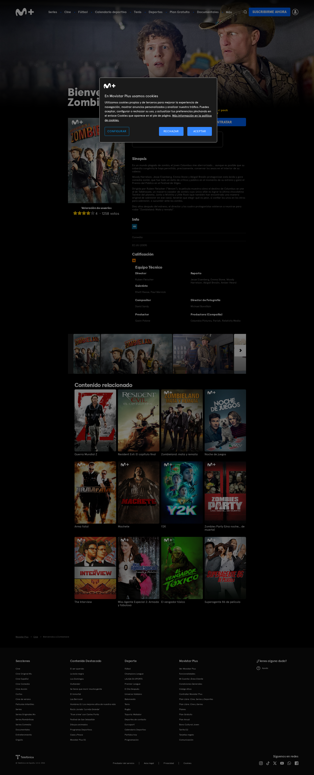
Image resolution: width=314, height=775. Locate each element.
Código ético (185, 689)
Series (52, 12)
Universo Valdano (133, 694)
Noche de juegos (215, 454)
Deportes (155, 12)
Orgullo (19, 740)
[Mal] (80, 213)
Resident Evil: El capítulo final (137, 454)
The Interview (83, 602)
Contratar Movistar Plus (190, 694)
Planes (182, 709)
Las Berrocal (76, 699)
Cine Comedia (23, 684)
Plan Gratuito (180, 12)
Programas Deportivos (81, 729)
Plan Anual (184, 719)
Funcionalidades (187, 674)
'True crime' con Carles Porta (84, 714)
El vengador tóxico (173, 602)
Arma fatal (82, 526)
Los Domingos (77, 679)
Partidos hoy (131, 734)
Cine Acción (21, 689)
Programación (132, 740)
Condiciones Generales (190, 684)
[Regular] (84, 213)
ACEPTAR (199, 131)
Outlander (75, 684)
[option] (87, 354)
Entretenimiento (24, 734)
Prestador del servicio (123, 763)
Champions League (134, 674)
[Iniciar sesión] (295, 12)
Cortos (19, 694)
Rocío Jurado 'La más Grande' (85, 709)
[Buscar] (245, 12)
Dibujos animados (79, 724)
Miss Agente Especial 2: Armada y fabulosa (138, 603)
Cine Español (22, 679)
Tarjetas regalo (186, 734)
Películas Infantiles (25, 704)
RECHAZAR (171, 131)
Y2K (163, 526)
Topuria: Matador (133, 714)
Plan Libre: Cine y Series (191, 704)
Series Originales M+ (26, 714)
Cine (67, 12)
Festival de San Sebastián (82, 719)
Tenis (137, 12)
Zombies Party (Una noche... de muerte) (225, 528)
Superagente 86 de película (222, 602)
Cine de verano (23, 699)
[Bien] (88, 213)
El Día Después (132, 689)
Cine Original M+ (24, 674)
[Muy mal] (75, 213)
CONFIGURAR (116, 131)
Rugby (127, 709)
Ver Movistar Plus (187, 668)
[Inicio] (25, 12)
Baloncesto (130, 699)
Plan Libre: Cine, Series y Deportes (196, 699)
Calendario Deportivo (135, 729)
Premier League (132, 684)
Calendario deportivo (111, 12)
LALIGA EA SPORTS (133, 679)
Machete (123, 526)
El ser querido (77, 668)
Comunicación (186, 740)
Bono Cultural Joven (189, 724)
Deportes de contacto (135, 719)
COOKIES (187, 763)
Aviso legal (149, 763)
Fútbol (83, 12)
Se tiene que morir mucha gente (86, 689)
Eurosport (129, 724)
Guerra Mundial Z (86, 454)
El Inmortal (75, 694)
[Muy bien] (93, 213)
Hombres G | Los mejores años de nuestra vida (93, 704)
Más (229, 12)
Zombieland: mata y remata (179, 454)
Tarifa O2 (183, 729)
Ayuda (265, 668)
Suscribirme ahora (269, 12)
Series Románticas (25, 719)
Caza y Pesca (76, 734)
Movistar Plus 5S (78, 740)
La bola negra (77, 674)
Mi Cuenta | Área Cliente (191, 679)
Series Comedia (23, 724)
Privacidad (169, 763)
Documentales (208, 12)
